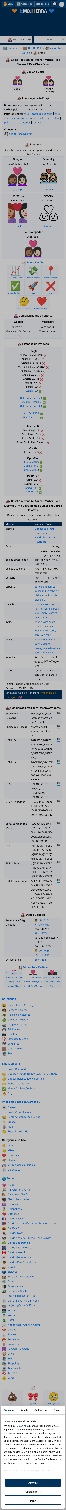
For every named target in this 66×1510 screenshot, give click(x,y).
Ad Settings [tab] (40, 1410)
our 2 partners (20, 1426)
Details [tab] (24, 1410)
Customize (31, 1491)
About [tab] (57, 1410)
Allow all (33, 1482)
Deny (33, 1500)
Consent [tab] (9, 1410)
